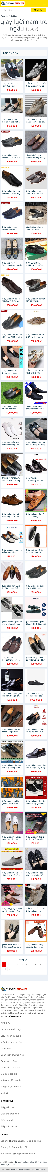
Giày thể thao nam (10, 1113)
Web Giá (3, 1164)
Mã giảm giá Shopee (11, 1086)
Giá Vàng (43, 1162)
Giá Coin (11, 1164)
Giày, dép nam (8, 1107)
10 (5, 969)
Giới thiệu (5, 1023)
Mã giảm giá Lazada (11, 1080)
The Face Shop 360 (30, 1162)
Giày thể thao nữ (9, 1126)
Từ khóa (14, 16)
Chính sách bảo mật (11, 1029)
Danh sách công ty (10, 1061)
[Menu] (44, 3)
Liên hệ (4, 1092)
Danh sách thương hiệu (12, 1054)
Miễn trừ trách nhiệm (11, 1042)
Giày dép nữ (7, 1120)
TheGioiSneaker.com (20, 1169)
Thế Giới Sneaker (38, 1169)
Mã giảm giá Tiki (9, 1073)
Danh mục (6, 1048)
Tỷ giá (17, 1162)
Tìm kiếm (38, 10)
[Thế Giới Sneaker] (14, 989)
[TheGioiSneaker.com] (17, 3)
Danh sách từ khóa (10, 1067)
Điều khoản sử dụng (11, 1035)
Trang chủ (4, 16)
